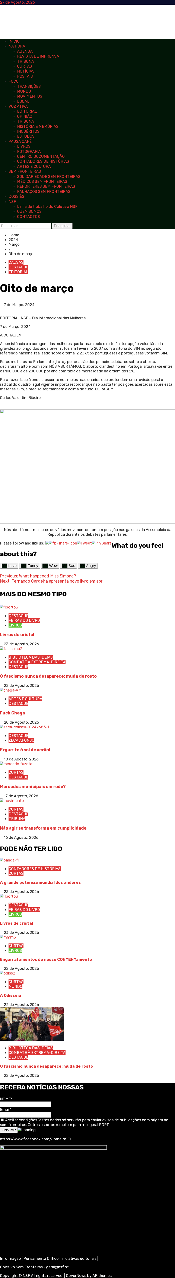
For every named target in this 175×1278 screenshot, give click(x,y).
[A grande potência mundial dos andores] (9, 860)
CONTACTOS (28, 216)
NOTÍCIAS (26, 71)
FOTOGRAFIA (29, 151)
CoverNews (76, 1275)
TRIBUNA (25, 61)
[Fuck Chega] (11, 690)
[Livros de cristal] (9, 607)
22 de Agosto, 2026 (21, 685)
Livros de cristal (17, 634)
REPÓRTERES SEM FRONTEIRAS (46, 186)
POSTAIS (25, 76)
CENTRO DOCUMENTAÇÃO (41, 156)
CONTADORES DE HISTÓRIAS (43, 161)
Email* (5, 1109)
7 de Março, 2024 (19, 304)
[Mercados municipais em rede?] (16, 764)
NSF (12, 201)
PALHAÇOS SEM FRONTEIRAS (43, 191)
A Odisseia (10, 995)
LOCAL (23, 101)
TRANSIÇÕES (29, 86)
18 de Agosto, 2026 (21, 759)
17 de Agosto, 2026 (21, 796)
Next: (52, 581)
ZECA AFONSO (21, 740)
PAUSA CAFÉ (20, 141)
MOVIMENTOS (29, 96)
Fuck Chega (12, 713)
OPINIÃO (24, 116)
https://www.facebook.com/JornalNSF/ (35, 1139)
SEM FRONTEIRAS (25, 171)
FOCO (14, 81)
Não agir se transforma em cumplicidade (43, 828)
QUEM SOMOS (29, 211)
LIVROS (24, 146)
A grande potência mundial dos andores (40, 882)
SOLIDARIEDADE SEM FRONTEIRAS (48, 176)
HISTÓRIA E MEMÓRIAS (37, 126)
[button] (1, 309)
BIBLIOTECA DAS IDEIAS (31, 657)
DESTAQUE (18, 267)
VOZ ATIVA (18, 106)
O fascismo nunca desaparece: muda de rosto (48, 676)
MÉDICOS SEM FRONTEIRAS (42, 181)
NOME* (6, 1099)
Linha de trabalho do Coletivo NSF (47, 206)
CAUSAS (16, 262)
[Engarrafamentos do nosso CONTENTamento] (8, 937)
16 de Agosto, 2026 (21, 837)
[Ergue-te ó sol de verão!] (24, 727)
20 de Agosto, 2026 (21, 722)
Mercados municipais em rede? (33, 786)
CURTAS (24, 66)
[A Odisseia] (7, 973)
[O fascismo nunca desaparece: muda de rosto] (11, 648)
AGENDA (25, 51)
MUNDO (24, 91)
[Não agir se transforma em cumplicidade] (12, 800)
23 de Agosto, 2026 (21, 644)
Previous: (38, 576)
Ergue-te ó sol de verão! (25, 749)
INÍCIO (14, 41)
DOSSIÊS (16, 196)
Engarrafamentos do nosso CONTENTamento (46, 959)
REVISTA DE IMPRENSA (38, 56)
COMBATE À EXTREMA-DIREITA (37, 662)
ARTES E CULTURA (34, 166)
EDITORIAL (27, 111)
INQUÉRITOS (28, 131)
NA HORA (17, 46)
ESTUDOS (26, 136)
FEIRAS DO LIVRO (24, 620)
